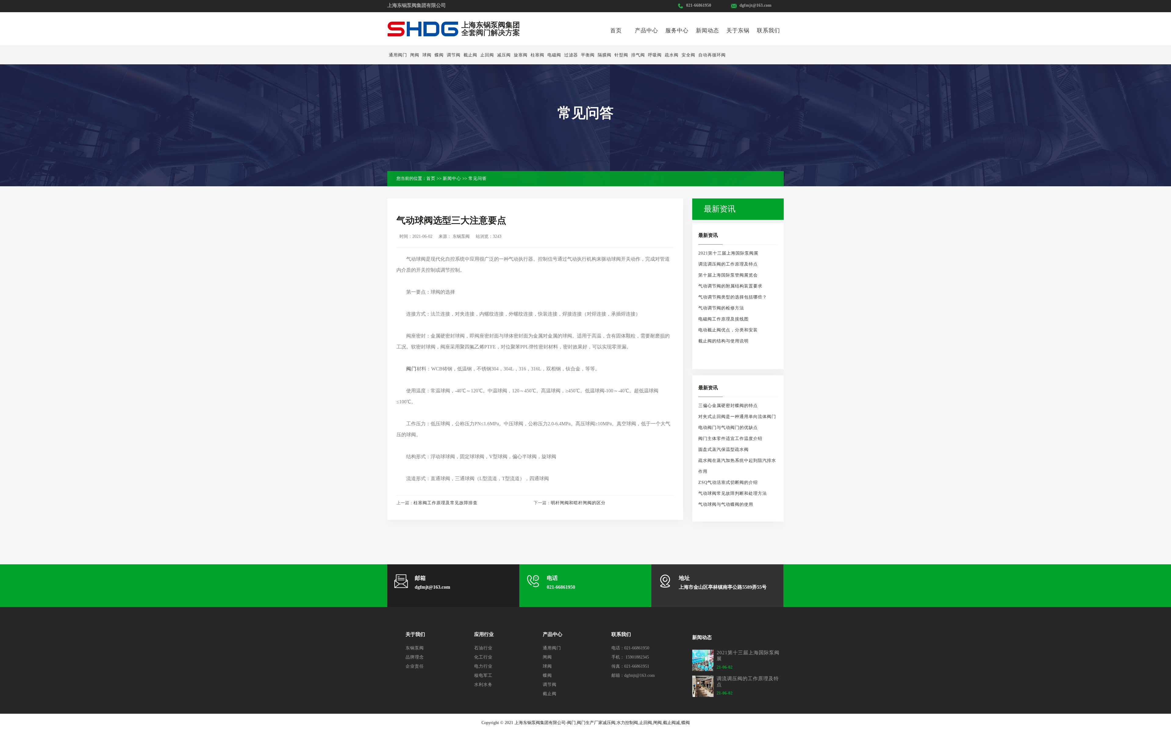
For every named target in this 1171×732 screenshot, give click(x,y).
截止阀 (470, 55)
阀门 (411, 368)
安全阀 (688, 55)
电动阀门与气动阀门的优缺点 (728, 427)
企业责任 (415, 666)
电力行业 (483, 666)
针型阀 (621, 55)
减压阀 (504, 55)
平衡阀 (588, 55)
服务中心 (677, 30)
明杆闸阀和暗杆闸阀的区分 (578, 503)
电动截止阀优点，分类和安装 (728, 330)
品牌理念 (415, 657)
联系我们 (768, 30)
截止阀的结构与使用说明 (723, 341)
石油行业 (483, 648)
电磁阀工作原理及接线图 (723, 319)
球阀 (427, 55)
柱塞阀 (537, 55)
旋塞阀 (521, 55)
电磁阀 (554, 55)
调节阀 (453, 55)
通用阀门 (398, 55)
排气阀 (638, 55)
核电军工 (483, 675)
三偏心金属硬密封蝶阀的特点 (728, 405)
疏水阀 (672, 55)
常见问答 (477, 178)
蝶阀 (439, 55)
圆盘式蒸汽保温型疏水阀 (723, 449)
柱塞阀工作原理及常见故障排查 (446, 503)
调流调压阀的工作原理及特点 (728, 264)
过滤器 (571, 55)
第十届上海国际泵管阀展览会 (728, 275)
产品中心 (646, 30)
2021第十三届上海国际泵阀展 (728, 253)
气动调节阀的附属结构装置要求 (730, 286)
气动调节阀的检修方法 (721, 308)
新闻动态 (707, 30)
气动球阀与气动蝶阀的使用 (725, 504)
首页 (616, 30)
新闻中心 (452, 178)
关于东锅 (738, 30)
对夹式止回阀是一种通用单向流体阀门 (737, 416)
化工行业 (483, 657)
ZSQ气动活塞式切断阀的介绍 (728, 482)
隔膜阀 (604, 55)
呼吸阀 (655, 55)
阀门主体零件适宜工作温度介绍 (730, 438)
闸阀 (414, 55)
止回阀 (487, 55)
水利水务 (483, 684)
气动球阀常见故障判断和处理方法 (732, 493)
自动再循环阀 (712, 55)
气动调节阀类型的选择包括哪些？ (732, 297)
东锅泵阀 (415, 648)
